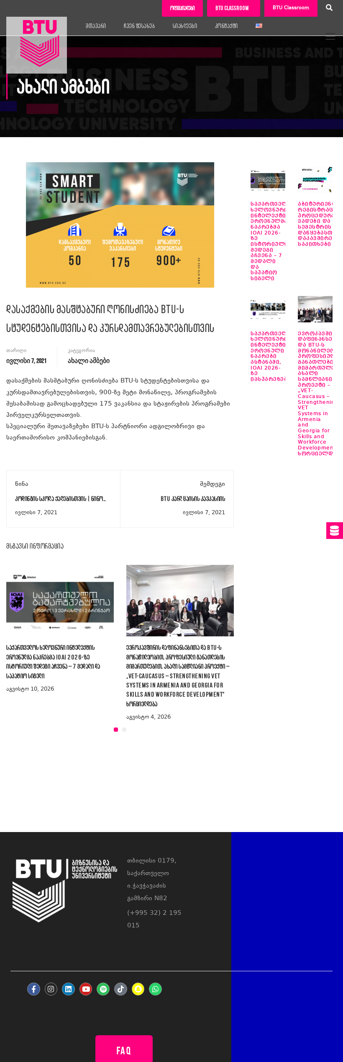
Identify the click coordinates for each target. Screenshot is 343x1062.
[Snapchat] (138, 989)
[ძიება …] (329, 8)
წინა (21, 484)
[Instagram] (51, 989)
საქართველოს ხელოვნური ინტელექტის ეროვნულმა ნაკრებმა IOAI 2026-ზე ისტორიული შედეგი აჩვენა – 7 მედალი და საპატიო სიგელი (273, 241)
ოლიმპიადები (182, 8)
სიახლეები (185, 26)
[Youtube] (85, 989)
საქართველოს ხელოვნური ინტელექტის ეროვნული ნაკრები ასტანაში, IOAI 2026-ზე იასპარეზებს (273, 356)
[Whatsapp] (155, 989)
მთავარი (96, 26)
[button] (116, 730)
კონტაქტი (226, 26)
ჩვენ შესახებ (139, 26)
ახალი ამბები (89, 361)
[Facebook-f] (33, 989)
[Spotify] (103, 989)
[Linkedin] (68, 989)
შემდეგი (212, 484)
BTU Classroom (291, 8)
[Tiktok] (120, 989)
